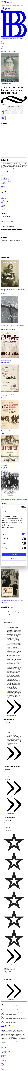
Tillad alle (14, 554)
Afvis (14, 563)
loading (2, 115)
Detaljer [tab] (14, 511)
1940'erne (3, 189)
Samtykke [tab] (5, 511)
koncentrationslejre (5, 179)
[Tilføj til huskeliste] (3, 118)
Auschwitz (3, 185)
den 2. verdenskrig (5, 178)
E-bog (5, 110)
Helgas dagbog (10, 691)
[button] (14, 1008)
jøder (2, 175)
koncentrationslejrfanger (6, 181)
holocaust (3, 182)
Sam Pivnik (3, 183)
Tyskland (3, 186)
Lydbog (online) (11, 106)
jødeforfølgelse (4, 177)
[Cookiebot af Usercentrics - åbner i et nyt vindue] (20, 507)
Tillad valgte (14, 558)
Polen (2, 187)
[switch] (24, 539)
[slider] (14, 68)
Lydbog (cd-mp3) (19, 106)
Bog (2, 111)
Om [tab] (23, 511)
